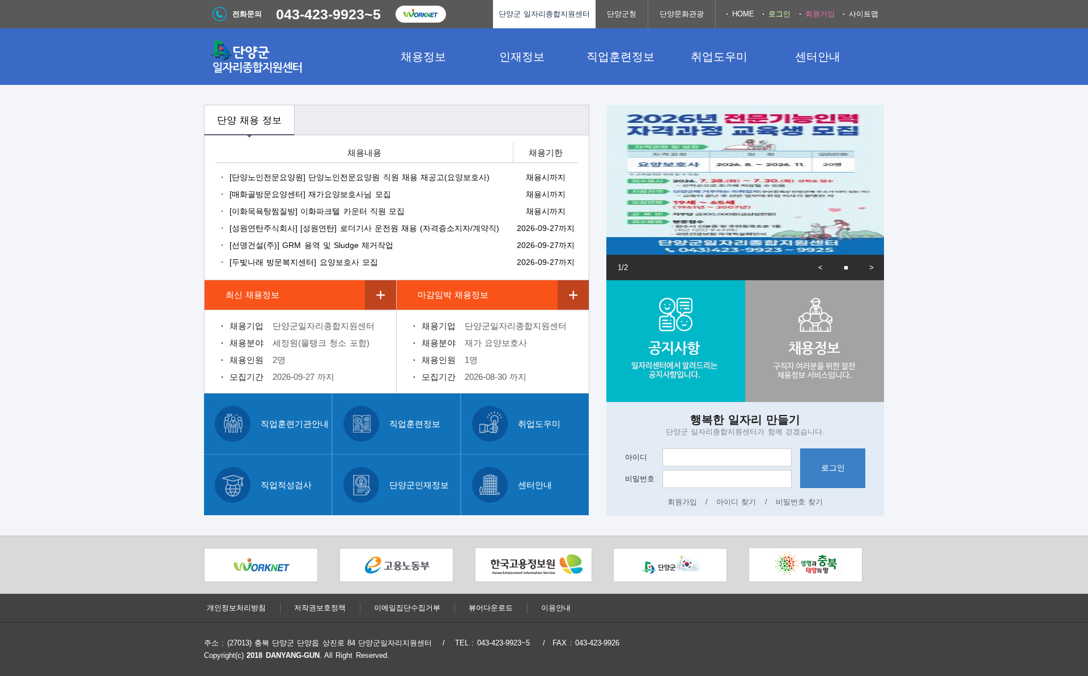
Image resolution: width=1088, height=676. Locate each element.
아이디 (636, 457)
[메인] (289, 56)
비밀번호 (639, 478)
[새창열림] (420, 14)
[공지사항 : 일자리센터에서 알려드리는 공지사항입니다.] (675, 341)
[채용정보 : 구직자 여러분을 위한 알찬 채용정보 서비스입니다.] (814, 341)
